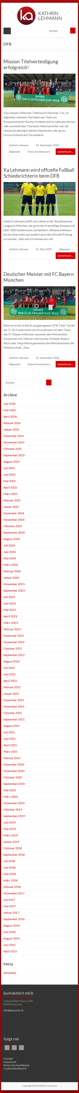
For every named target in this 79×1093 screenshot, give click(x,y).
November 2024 (13, 519)
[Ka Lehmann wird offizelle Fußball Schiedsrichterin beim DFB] (39, 184)
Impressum (9, 1061)
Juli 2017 (9, 899)
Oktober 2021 (12, 713)
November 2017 (13, 893)
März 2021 (10, 751)
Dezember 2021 (13, 700)
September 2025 (14, 455)
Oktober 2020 (12, 777)
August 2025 (11, 461)
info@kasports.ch (13, 1010)
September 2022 (14, 655)
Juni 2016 (9, 932)
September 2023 (14, 590)
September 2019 (14, 816)
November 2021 (13, 706)
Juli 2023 (9, 597)
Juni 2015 (9, 944)
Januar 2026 (11, 429)
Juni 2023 (9, 603)
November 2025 (13, 442)
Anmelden (9, 972)
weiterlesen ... (65, 151)
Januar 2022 (11, 693)
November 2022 (13, 642)
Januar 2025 (11, 506)
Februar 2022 (12, 687)
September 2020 (14, 783)
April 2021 (10, 745)
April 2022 (10, 680)
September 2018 (14, 854)
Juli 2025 (9, 468)
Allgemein (14, 151)
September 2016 (14, 919)
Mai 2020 (9, 790)
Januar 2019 (11, 841)
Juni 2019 (9, 822)
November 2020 (13, 771)
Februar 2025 (12, 500)
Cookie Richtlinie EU (15, 1068)
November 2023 (13, 584)
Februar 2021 (12, 758)
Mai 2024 (9, 558)
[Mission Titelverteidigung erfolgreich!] (39, 76)
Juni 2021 (9, 738)
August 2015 (11, 938)
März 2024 (10, 564)
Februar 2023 (12, 629)
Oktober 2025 (12, 448)
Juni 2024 (9, 551)
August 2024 (11, 539)
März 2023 (10, 622)
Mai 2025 (9, 481)
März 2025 (10, 494)
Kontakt (8, 1058)
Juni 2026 (9, 403)
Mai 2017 (9, 906)
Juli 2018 (9, 861)
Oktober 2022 (12, 648)
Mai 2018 (9, 874)
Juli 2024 (9, 545)
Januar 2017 (11, 912)
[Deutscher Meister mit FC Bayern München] (39, 288)
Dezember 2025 (13, 436)
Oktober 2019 (12, 809)
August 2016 (11, 925)
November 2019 (13, 803)
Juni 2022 (9, 674)
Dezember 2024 (13, 513)
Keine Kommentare (39, 151)
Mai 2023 (9, 609)
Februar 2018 (12, 886)
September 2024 (14, 532)
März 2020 (10, 796)
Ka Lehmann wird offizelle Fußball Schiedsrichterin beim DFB (38, 173)
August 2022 (11, 661)
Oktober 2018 (12, 848)
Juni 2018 (9, 867)
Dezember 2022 (13, 635)
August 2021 (11, 725)
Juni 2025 (9, 474)
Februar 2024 (12, 571)
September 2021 (14, 719)
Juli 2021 (9, 732)
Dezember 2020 (13, 764)
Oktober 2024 (12, 526)
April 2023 (10, 616)
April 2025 (10, 487)
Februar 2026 (12, 423)
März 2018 (10, 880)
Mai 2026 (9, 410)
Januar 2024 (11, 577)
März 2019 (10, 835)
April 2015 (10, 951)
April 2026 (10, 416)
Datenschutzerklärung (16, 1065)
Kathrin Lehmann (19, 145)
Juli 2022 (9, 667)
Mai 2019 (9, 829)
